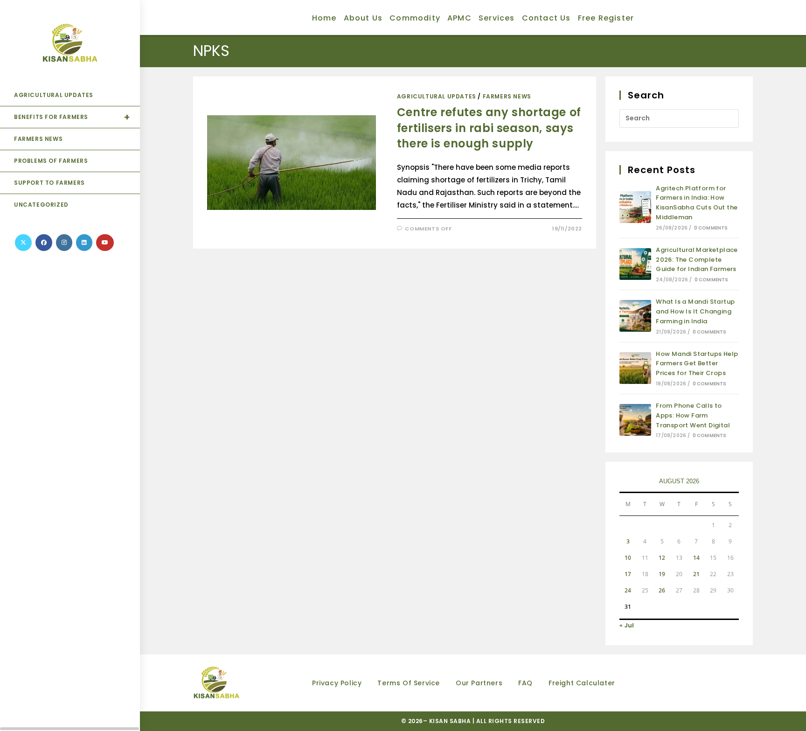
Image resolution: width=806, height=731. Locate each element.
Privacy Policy (336, 683)
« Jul (626, 625)
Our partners (479, 683)
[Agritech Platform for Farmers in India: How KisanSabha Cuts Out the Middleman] (635, 207)
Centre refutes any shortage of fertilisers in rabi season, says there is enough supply (489, 127)
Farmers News (507, 96)
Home (324, 18)
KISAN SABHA (450, 721)
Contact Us (546, 18)
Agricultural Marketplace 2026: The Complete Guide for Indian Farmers (697, 259)
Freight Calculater (582, 683)
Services (497, 18)
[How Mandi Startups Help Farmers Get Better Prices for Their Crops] (635, 368)
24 (628, 590)
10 (628, 558)
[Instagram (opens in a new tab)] (64, 242)
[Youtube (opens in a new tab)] (105, 242)
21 (696, 574)
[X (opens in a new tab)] (23, 242)
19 (662, 574)
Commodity (414, 18)
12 (662, 558)
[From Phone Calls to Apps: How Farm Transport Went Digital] (635, 420)
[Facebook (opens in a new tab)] (43, 242)
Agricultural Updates (436, 96)
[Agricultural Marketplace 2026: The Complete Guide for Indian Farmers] (635, 264)
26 (662, 590)
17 (628, 574)
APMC (459, 18)
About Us (363, 18)
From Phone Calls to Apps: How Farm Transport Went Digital (693, 415)
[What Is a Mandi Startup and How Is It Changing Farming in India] (635, 316)
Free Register (606, 18)
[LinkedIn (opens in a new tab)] (84, 242)
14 (696, 558)
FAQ (525, 683)
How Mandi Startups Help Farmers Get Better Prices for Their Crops (697, 363)
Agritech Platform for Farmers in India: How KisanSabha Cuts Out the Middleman (696, 203)
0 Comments (711, 227)
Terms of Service (408, 683)
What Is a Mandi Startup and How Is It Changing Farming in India (695, 311)
